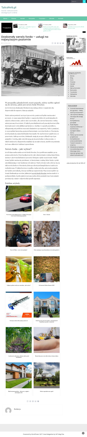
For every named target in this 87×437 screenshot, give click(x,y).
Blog (71, 78)
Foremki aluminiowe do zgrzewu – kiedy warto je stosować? (76, 111)
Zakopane (73, 94)
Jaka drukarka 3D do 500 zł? (76, 163)
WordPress (35, 434)
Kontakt (60, 18)
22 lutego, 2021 (6, 43)
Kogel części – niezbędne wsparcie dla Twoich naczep (27, 27)
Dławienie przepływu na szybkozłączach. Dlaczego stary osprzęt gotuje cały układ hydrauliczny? (77, 151)
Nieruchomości (75, 88)
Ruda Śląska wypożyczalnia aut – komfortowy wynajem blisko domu (77, 129)
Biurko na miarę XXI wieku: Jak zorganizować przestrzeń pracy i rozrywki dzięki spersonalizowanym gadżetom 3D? (52, 29)
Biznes (5, 18)
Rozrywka (32, 18)
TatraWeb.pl (8, 7)
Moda (72, 86)
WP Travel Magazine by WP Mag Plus (52, 434)
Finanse (13, 18)
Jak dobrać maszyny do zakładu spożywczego (76, 27)
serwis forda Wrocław (39, 173)
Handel (22, 18)
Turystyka (42, 18)
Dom (71, 80)
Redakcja (17, 409)
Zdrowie (51, 18)
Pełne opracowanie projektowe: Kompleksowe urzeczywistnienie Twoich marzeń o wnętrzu (76, 140)
